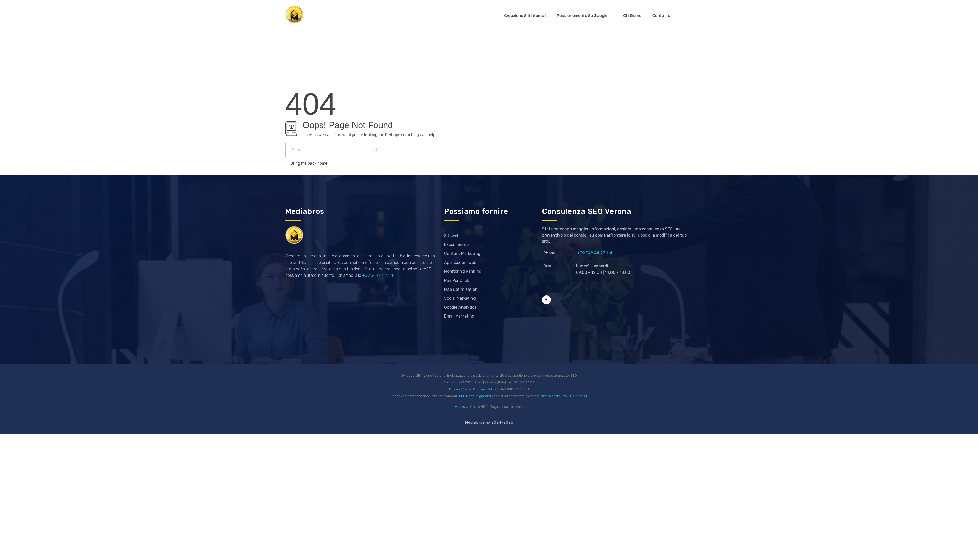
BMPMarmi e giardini (475, 396)
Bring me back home (308, 163)
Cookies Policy (484, 389)
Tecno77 (397, 396)
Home (460, 406)
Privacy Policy (460, 389)
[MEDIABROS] (294, 14)
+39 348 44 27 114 (378, 275)
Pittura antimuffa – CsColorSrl (563, 396)
